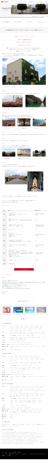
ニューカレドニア (22, 344)
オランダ (20, 356)
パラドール (42, 442)
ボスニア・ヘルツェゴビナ (34, 390)
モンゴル (30, 363)
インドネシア (16, 332)
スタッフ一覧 (4, 452)
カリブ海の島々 (24, 376)
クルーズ (10, 425)
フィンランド (35, 328)
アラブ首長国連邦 (13, 335)
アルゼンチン (12, 346)
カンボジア (24, 332)
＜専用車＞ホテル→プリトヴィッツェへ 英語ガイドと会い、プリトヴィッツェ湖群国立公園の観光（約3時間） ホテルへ (20, 220)
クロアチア (12, 327)
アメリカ (11, 349)
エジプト (16, 337)
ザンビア (24, 337)
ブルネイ (24, 333)
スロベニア (36, 327)
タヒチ (16, 344)
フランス (40, 328)
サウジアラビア (24, 365)
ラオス (44, 333)
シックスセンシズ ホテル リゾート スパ (8, 433)
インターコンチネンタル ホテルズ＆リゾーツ (9, 435)
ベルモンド (26, 437)
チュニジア (39, 367)
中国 (11, 333)
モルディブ (23, 340)
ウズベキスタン (22, 393)
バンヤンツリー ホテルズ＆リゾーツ (8, 440)
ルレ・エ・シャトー (22, 435)
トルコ (20, 328)
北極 (11, 416)
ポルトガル (16, 330)
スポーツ (42, 424)
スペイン (31, 327)
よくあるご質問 (4, 453)
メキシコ (11, 347)
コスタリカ (30, 376)
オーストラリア (12, 342)
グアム (12, 344)
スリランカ (35, 332)
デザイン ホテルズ (26, 436)
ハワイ (19, 349)
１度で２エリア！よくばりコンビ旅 (18, 424)
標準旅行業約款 (11, 453)
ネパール (14, 333)
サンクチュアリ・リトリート (11, 437)
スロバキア (41, 387)
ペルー (39, 346)
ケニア (20, 337)
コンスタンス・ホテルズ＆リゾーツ (11, 432)
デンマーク (12, 328)
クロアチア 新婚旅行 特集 (23, 269)
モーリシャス (17, 340)
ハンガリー (30, 328)
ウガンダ (11, 337)
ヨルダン (33, 335)
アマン (3, 432)
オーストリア (25, 356)
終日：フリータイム (11, 229)
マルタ (21, 330)
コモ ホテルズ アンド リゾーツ (34, 437)
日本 (19, 395)
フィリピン (19, 333)
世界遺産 (38, 424)
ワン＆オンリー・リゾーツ (31, 439)
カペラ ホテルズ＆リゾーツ (20, 440)
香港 (32, 333)
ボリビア (43, 346)
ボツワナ (43, 337)
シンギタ (3, 437)
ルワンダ (38, 368)
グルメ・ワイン (16, 425)
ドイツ (16, 328)
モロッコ (24, 338)
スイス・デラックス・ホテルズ (28, 443)
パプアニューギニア (27, 342)
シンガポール (30, 332)
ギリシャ (30, 356)
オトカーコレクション (30, 435)
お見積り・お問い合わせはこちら (24, 301)
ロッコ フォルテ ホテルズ (17, 443)
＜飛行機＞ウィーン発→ (12, 260)
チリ (27, 346)
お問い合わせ (24, 453)
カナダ (16, 349)
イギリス (11, 356)
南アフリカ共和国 (19, 338)
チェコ (41, 327)
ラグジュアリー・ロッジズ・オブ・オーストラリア (10, 442)
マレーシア (40, 333)
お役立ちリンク (17, 453)
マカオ (35, 333)
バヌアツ (27, 344)
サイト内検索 (8, 455)
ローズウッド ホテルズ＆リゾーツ (37, 436)
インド (11, 332)
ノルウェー (24, 328)
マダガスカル (12, 338)
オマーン (24, 335)
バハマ (18, 412)
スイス (22, 327)
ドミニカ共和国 (12, 412)
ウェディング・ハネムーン (6, 424)
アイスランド (12, 386)
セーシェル (12, 340)
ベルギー (11, 330)
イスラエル (19, 335)
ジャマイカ (23, 346)
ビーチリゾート (28, 424)
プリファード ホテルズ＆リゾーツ (22, 433)
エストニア (33, 386)
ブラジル (30, 346)
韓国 (20, 332)
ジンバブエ (29, 337)
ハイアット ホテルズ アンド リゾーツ (36, 433)
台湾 (42, 332)
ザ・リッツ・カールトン (6, 439)
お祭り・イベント (5, 425)
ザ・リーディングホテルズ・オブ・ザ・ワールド (27, 432)
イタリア (16, 356)
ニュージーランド (20, 342)
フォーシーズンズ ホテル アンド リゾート (19, 439)
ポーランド (27, 390)
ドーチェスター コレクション (7, 443)
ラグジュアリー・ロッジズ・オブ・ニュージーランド (29, 442)
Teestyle (4, 2)
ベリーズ (35, 346)
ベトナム (28, 333)
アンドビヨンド (20, 437)
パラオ (28, 374)
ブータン (16, 363)
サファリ (33, 424)
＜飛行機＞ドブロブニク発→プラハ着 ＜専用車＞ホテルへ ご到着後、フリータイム (14, 235)
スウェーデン (26, 327)
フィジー (31, 344)
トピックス (10, 452)
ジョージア (17, 327)
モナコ (24, 330)
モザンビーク (28, 368)
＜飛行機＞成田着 (11, 263)
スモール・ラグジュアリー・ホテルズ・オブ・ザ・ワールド (12, 436)
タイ (39, 332)
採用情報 (3, 455)
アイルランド (18, 386)
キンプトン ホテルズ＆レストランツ (32, 440)
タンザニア (34, 337)
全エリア (11, 418)
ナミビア (38, 337)
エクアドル (18, 346)
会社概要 (14, 452)
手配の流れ (19, 452)
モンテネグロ (29, 330)
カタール (28, 335)
